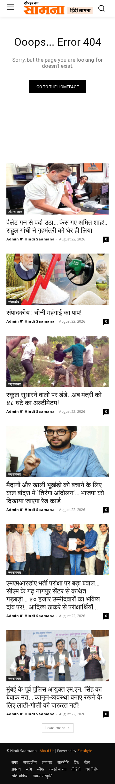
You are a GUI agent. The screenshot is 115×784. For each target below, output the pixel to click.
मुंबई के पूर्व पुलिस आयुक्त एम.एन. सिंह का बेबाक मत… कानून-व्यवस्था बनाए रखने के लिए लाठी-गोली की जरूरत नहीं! (54, 697)
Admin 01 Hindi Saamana (30, 239)
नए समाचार (14, 384)
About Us (47, 751)
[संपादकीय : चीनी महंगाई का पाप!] (57, 279)
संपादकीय (13, 302)
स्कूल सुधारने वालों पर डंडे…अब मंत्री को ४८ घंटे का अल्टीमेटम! (54, 399)
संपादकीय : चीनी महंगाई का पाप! (43, 313)
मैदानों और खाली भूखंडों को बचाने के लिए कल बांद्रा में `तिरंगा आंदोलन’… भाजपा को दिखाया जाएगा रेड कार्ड (55, 493)
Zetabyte (84, 751)
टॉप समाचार (15, 211)
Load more (55, 728)
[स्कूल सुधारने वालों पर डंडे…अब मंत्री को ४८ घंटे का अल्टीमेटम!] (57, 361)
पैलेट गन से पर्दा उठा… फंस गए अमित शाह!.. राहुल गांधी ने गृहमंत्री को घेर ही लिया (57, 226)
